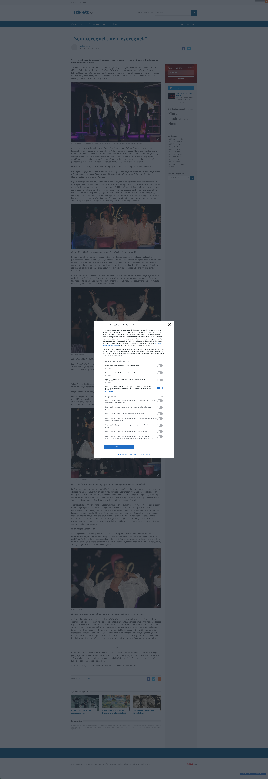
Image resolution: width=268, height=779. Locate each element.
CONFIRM (119, 447)
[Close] (170, 325)
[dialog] (134, 389)
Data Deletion (122, 454)
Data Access (134, 454)
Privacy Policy (145, 454)
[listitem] (134, 361)
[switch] (160, 365)
